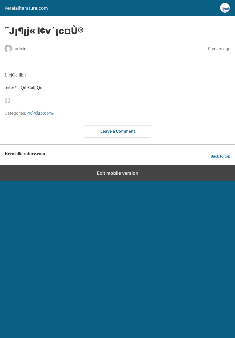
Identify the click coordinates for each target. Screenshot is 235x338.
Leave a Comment (117, 131)
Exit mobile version (117, 173)
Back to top (220, 156)
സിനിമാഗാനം (40, 113)
